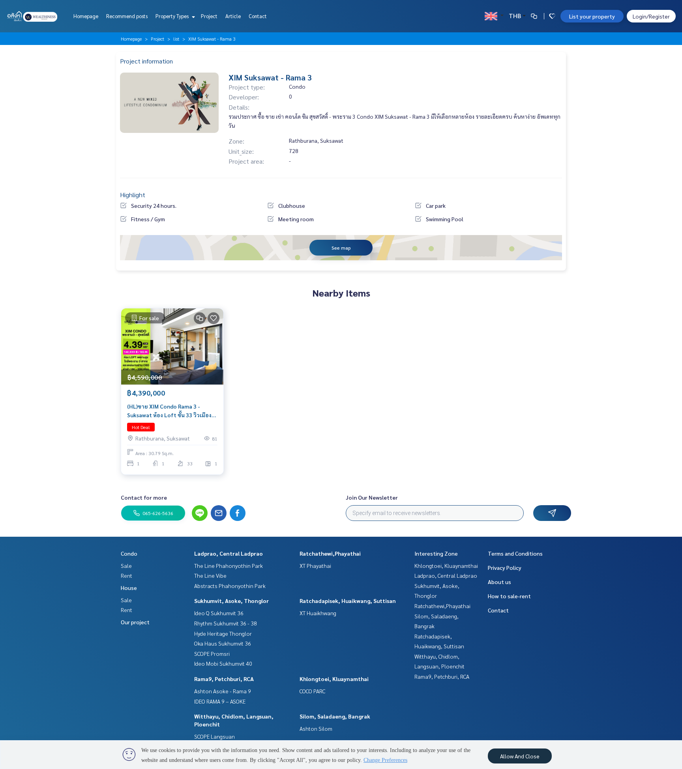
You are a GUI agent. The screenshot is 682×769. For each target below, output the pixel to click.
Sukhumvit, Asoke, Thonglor (231, 600)
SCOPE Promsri (212, 653)
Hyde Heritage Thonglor (223, 633)
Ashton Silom (316, 728)
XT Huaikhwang (318, 612)
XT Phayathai (315, 565)
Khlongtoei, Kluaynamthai (334, 678)
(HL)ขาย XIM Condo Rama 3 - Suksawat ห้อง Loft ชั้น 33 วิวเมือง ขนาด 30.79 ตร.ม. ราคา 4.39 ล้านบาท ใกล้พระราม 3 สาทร (169, 411)
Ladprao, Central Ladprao (228, 553)
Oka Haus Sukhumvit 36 (222, 643)
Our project (135, 621)
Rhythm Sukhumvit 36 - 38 (225, 623)
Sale (126, 565)
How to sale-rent (509, 595)
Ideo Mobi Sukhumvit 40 (223, 663)
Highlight (132, 194)
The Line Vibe (210, 575)
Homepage (85, 16)
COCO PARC (312, 690)
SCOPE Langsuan (214, 736)
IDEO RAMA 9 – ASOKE (219, 701)
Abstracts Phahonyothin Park (230, 585)
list (176, 38)
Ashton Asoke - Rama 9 (222, 690)
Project (209, 16)
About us (499, 581)
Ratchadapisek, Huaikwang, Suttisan (348, 600)
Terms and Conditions (515, 553)
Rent (126, 575)
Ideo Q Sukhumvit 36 (219, 612)
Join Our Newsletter (372, 497)
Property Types (173, 16)
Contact (258, 16)
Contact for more (144, 497)
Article (233, 16)
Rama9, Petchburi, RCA (224, 678)
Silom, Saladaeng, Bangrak (335, 716)
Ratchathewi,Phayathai (330, 553)
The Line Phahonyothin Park (228, 565)
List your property (592, 16)
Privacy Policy (504, 567)
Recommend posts (127, 16)
